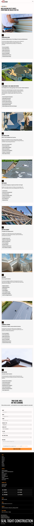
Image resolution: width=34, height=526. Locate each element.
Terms (32, 523)
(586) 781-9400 (4, 499)
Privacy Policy (3, 523)
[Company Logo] (5, 1)
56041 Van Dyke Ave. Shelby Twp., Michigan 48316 (10, 507)
